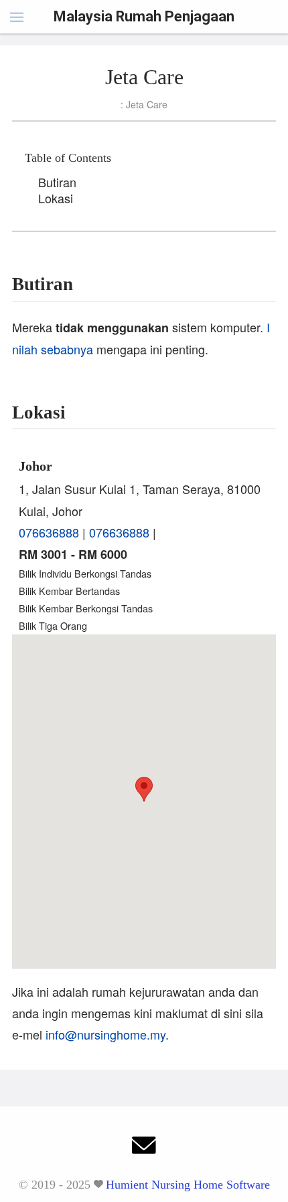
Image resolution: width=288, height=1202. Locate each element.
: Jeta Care (144, 104)
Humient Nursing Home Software (188, 1184)
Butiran (57, 182)
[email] (144, 1148)
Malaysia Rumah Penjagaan (144, 16)
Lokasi (55, 198)
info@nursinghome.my (105, 1034)
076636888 (49, 532)
